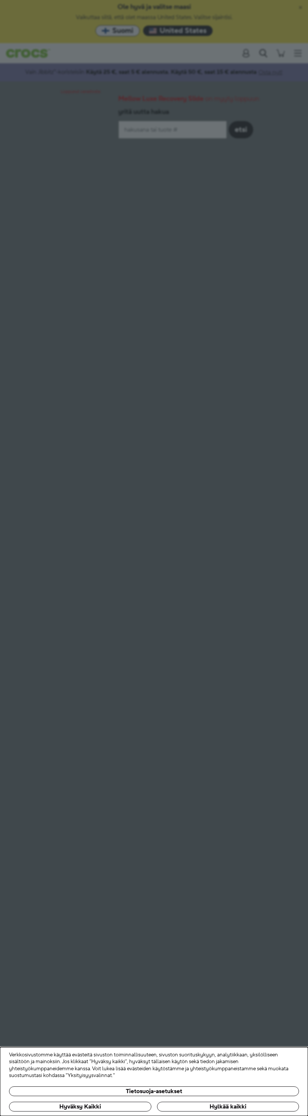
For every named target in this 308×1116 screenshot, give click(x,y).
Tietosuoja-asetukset (154, 1091)
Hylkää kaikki (228, 1106)
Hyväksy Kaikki (80, 1106)
